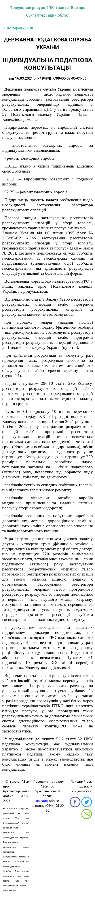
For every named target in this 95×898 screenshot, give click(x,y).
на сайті (42, 801)
